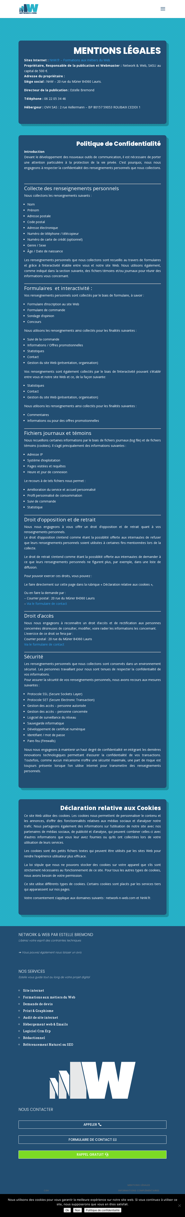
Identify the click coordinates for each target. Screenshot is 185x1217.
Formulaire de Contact (90, 1139)
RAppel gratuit (90, 1154)
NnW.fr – (56, 60)
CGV (46, 1190)
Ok (67, 1210)
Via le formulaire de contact (47, 603)
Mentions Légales (138, 1185)
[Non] (179, 1205)
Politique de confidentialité (103, 1210)
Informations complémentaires (138, 1190)
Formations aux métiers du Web (86, 60)
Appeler (90, 1124)
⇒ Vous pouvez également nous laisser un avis (49, 952)
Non (77, 1210)
